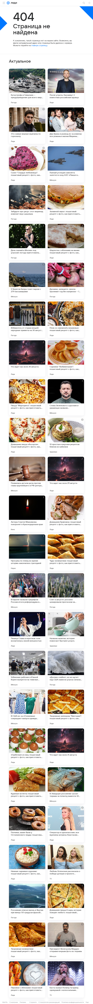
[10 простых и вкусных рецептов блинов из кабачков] (66, 436)
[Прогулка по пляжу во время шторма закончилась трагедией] (27, 552)
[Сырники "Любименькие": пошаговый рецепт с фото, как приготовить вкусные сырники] (66, 358)
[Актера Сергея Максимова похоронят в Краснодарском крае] (27, 514)
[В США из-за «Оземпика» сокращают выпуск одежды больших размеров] (27, 708)
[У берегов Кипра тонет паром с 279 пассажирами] (27, 281)
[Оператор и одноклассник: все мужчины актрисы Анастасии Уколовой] (66, 824)
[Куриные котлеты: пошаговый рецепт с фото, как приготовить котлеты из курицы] (27, 785)
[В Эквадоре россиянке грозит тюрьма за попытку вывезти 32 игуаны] (66, 785)
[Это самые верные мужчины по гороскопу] (27, 125)
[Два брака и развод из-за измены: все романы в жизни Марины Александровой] (66, 125)
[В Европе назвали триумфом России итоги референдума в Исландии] (27, 591)
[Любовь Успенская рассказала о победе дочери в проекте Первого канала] (66, 863)
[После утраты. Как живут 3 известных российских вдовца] (66, 87)
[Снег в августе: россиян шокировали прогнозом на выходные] (66, 591)
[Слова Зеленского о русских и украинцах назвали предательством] (66, 397)
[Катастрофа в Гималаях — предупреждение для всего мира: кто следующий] (27, 87)
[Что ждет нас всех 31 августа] (66, 746)
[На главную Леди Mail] (13, 3)
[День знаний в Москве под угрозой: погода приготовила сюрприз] (27, 242)
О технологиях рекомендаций (49, 1002)
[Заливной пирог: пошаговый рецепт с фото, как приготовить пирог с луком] (66, 203)
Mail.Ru (5, 1002)
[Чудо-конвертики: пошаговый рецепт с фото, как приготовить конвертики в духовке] (66, 552)
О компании (13, 1002)
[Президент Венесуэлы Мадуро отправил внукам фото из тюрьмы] (66, 940)
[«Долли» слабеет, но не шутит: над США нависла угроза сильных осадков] (66, 669)
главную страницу (39, 45)
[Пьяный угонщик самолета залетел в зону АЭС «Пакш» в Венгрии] (66, 164)
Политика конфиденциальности (73, 1002)
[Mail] (8, 3)
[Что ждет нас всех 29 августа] (66, 475)
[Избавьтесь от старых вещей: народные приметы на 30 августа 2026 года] (27, 320)
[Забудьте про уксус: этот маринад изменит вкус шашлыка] (27, 203)
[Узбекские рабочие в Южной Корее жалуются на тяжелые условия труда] (27, 669)
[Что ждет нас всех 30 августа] (27, 358)
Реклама (23, 1002)
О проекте (33, 1002)
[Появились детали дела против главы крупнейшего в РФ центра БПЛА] (27, 475)
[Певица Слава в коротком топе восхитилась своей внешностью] (27, 630)
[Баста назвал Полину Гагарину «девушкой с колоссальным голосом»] (66, 979)
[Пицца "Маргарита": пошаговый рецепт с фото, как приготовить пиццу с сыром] (27, 397)
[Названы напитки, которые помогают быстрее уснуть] (66, 630)
